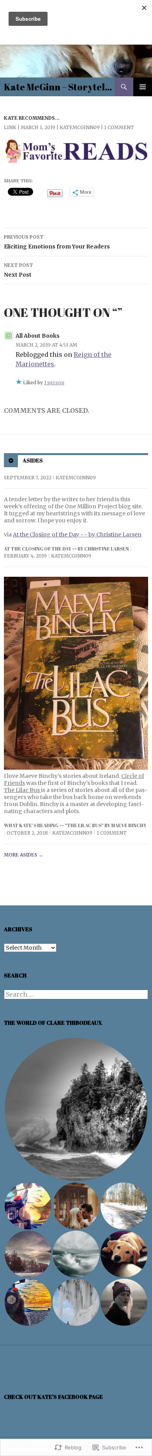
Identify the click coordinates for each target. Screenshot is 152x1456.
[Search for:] (76, 994)
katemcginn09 (80, 127)
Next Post (18, 270)
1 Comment (119, 127)
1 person (54, 382)
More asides (23, 855)
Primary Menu (142, 86)
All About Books (38, 335)
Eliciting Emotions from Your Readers (57, 242)
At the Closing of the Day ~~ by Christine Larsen (77, 534)
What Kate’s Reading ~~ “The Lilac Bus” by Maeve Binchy (75, 825)
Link (10, 127)
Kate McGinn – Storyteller (59, 87)
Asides (33, 460)
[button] (76, 1109)
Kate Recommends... (32, 118)
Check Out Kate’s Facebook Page (53, 1396)
